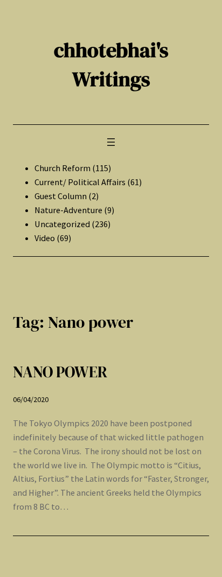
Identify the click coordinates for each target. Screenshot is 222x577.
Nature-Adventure (68, 210)
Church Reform (62, 168)
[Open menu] (111, 142)
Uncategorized (62, 224)
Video (44, 238)
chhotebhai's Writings (111, 64)
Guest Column (60, 196)
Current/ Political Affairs (80, 182)
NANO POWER (60, 372)
